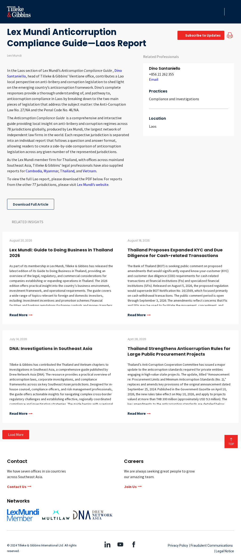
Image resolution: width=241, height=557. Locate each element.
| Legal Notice (224, 551)
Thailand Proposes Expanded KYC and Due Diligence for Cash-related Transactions (175, 252)
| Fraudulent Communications (211, 545)
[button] (219, 11)
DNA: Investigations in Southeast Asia (50, 348)
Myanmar (51, 171)
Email (153, 79)
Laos (153, 126)
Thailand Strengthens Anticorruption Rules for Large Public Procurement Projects (179, 351)
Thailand (67, 171)
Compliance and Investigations (174, 98)
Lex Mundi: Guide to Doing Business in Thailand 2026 (61, 252)
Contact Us (16, 486)
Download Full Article (30, 204)
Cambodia (34, 171)
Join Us (130, 486)
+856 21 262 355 (161, 74)
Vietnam (89, 171)
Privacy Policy (178, 545)
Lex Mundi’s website (92, 184)
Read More (18, 315)
